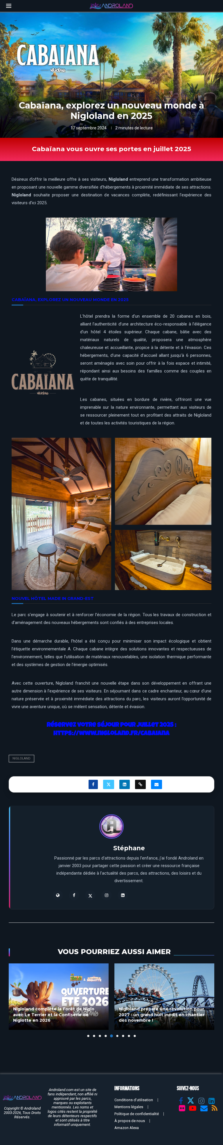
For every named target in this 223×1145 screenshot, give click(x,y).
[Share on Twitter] (108, 784)
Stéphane (129, 848)
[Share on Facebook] (93, 784)
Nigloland (21, 758)
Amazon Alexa (126, 1128)
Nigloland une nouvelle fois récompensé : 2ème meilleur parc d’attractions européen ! (164, 1014)
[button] (16, 1000)
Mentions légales (128, 1107)
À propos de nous (129, 1121)
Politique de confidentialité (136, 1114)
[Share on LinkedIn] (124, 784)
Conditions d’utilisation (133, 1100)
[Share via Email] (156, 784)
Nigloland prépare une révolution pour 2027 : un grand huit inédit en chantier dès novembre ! (56, 1014)
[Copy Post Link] (140, 784)
